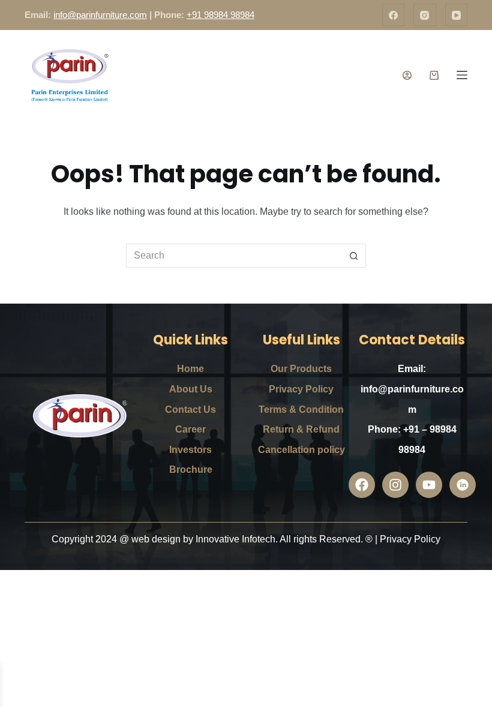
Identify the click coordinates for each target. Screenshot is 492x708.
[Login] (407, 75)
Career (190, 429)
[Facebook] (393, 15)
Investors (190, 450)
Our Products (301, 369)
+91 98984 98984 (220, 15)
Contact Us (190, 409)
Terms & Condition (301, 409)
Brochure (190, 469)
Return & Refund (301, 429)
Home (190, 369)
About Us (190, 389)
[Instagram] (424, 15)
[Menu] (462, 75)
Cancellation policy (301, 450)
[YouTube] (456, 15)
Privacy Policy (301, 389)
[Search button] (354, 256)
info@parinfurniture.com (100, 15)
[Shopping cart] (434, 75)
